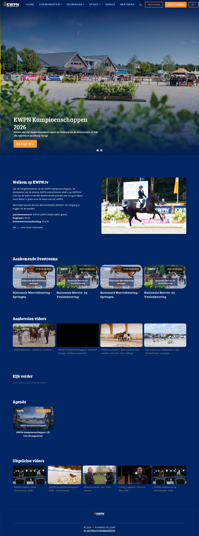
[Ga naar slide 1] (98, 150)
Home (30, 4)
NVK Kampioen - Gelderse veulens (33, 349)
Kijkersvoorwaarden (99, 531)
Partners (127, 4)
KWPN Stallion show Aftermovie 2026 (25, 489)
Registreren (176, 4)
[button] (34, 338)
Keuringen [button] (74, 4)
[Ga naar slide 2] (101, 150)
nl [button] (192, 4)
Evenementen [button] (49, 4)
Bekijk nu (24, 144)
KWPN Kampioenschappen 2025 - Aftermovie (63, 489)
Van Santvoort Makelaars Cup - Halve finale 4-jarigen (162, 351)
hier (19, 227)
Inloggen (154, 4)
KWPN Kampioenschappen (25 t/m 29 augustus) (33, 434)
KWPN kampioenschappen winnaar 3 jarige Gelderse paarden (77, 351)
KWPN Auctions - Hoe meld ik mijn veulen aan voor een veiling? (121, 351)
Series (110, 4)
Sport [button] (94, 4)
